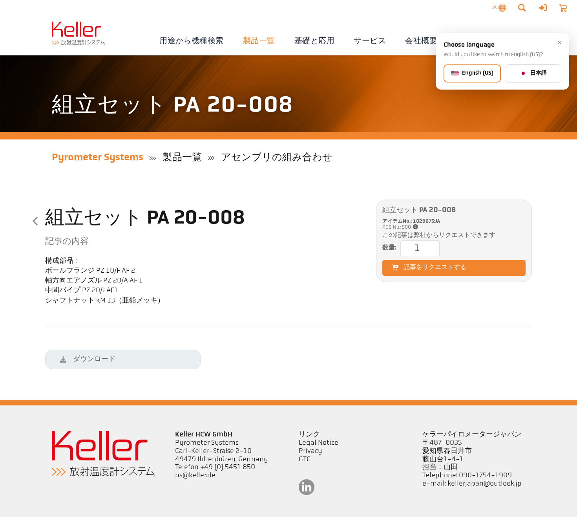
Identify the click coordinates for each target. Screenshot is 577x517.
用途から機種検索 (191, 41)
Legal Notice (318, 443)
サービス (370, 41)
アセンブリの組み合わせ (276, 158)
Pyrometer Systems (97, 158)
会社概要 (421, 41)
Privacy (310, 451)
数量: (389, 248)
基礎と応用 (314, 41)
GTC (304, 459)
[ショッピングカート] (563, 8)
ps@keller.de (195, 475)
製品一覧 (259, 41)
